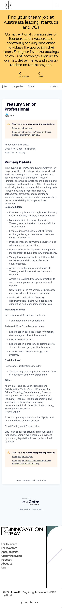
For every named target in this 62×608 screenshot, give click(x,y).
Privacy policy (24, 509)
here (33, 60)
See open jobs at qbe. (22, 128)
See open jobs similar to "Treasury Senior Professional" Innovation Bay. (31, 133)
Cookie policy (38, 509)
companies (17, 86)
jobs (4, 86)
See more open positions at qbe (31, 480)
